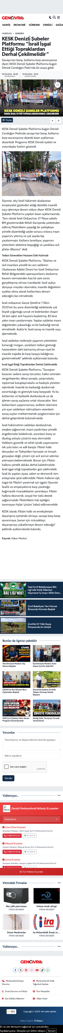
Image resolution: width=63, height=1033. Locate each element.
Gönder (8, 778)
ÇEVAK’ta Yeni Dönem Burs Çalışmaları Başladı (14, 690)
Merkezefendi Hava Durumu (13, 982)
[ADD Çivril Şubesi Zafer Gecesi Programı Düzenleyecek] (16, 707)
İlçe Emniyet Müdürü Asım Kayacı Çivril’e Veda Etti (44, 664)
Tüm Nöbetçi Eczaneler (33, 871)
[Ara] (54, 17)
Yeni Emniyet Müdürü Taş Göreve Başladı (13, 664)
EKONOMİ (19, 25)
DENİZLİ (47, 25)
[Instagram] (31, 970)
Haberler (7, 33)
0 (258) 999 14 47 (13, 836)
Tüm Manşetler (43, 991)
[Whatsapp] (47, 970)
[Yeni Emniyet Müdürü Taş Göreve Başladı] (16, 653)
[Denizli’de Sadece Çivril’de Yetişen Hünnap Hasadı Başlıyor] (47, 679)
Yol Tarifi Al (31, 836)
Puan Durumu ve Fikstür (16, 991)
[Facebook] (15, 970)
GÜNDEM (34, 25)
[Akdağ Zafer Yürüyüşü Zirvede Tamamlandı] (47, 707)
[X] (20, 970)
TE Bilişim (38, 1020)
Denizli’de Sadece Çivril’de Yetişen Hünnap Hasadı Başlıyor (44, 692)
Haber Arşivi (41, 998)
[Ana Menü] (58, 17)
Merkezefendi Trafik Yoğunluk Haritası (44, 982)
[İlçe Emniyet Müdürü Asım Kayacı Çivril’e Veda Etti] (47, 653)
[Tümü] (59, 795)
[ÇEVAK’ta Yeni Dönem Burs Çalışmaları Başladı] (16, 679)
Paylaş (9, 120)
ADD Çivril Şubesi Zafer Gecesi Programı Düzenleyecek (15, 719)
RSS (12, 1011)
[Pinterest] (26, 970)
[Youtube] (37, 970)
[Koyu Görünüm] (50, 17)
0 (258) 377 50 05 (13, 852)
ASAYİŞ (6, 25)
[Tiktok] (42, 970)
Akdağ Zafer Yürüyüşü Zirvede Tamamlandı (46, 719)
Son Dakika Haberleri (14, 998)
